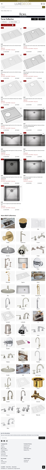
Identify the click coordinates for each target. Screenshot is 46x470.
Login (2, 460)
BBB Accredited (3, 448)
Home (2, 10)
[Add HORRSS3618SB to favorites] (43, 108)
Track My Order (4, 461)
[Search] (43, 7)
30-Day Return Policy (27, 448)
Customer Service (27, 445)
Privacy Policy (3, 453)
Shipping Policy (26, 450)
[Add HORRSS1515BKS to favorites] (21, 160)
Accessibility (3, 451)
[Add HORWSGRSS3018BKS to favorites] (43, 29)
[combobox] (21, 7)
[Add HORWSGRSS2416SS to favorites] (21, 82)
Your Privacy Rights (4, 455)
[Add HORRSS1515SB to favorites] (21, 187)
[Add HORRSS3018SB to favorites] (43, 160)
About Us (2, 445)
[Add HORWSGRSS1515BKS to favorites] (21, 108)
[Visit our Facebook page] (4, 441)
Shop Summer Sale (23, 1)
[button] (44, 4)
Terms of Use (3, 454)
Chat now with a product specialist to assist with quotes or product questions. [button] (35, 464)
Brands (5, 10)
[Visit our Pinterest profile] (1, 441)
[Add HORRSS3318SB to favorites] (21, 134)
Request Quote (26, 447)
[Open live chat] (43, 467)
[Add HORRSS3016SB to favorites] (43, 134)
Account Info (3, 463)
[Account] (42, 4)
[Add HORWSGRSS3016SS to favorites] (21, 55)
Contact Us (3, 447)
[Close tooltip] (44, 463)
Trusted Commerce (4, 450)
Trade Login (26, 461)
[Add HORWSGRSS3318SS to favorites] (21, 29)
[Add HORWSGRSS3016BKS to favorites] (43, 55)
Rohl (8, 10)
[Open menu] (2, 4)
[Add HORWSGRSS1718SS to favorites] (43, 82)
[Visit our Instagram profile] (7, 441)
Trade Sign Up (26, 460)
